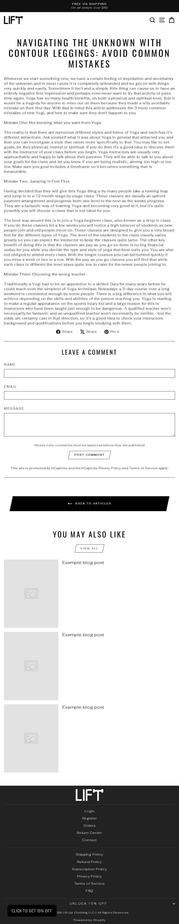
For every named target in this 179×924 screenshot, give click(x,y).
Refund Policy (89, 862)
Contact (89, 840)
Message (14, 409)
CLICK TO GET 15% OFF (32, 910)
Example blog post (83, 562)
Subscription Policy (89, 869)
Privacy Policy (110, 468)
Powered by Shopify (89, 920)
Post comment (89, 454)
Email (10, 387)
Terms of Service (143, 468)
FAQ (89, 891)
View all (89, 548)
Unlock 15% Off (88, 904)
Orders (89, 825)
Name (10, 365)
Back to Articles (92, 503)
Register (89, 818)
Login (90, 811)
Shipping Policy (89, 854)
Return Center (89, 833)
